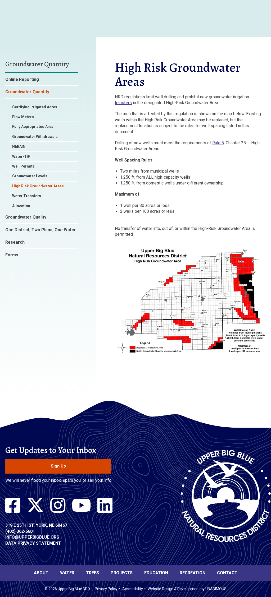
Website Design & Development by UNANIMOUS (187, 589)
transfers (123, 102)
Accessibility (132, 589)
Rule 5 (218, 142)
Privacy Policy (106, 589)
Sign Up (58, 466)
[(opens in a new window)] (12, 506)
